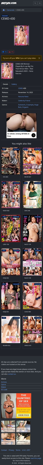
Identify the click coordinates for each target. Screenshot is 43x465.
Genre (3, 384)
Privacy (11, 450)
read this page (35, 458)
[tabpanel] (21, 98)
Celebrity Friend (24, 101)
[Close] (39, 58)
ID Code (4, 389)
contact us (12, 374)
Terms (18, 450)
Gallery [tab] (14, 84)
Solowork (21, 105)
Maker (3, 387)
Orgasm (25, 107)
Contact (4, 450)
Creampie (30, 105)
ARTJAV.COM (8, 3)
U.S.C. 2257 (26, 450)
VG (5, 52)
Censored (10, 10)
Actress (4, 382)
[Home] (4, 10)
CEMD (20, 88)
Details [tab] (5, 84)
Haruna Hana (23, 96)
